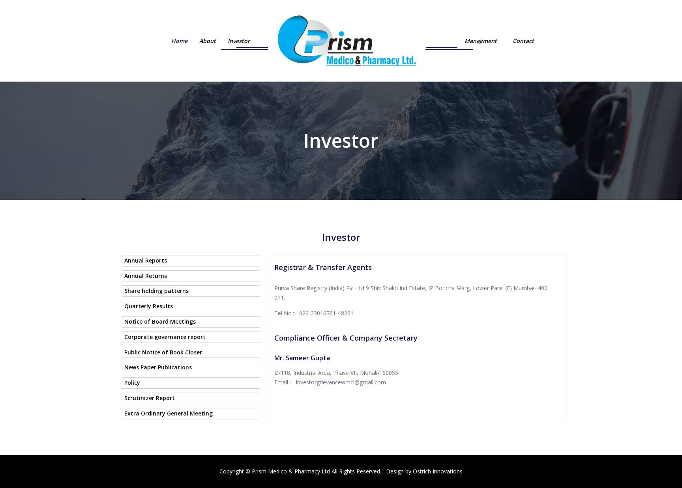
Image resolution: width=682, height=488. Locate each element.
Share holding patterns (156, 290)
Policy (132, 382)
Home (179, 41)
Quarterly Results (148, 306)
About (207, 41)
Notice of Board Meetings (160, 321)
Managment (481, 41)
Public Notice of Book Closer (163, 352)
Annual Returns (145, 275)
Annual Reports (145, 260)
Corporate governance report (165, 337)
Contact (523, 41)
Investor (239, 41)
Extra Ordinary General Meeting (168, 413)
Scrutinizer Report (149, 398)
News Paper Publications (158, 367)
